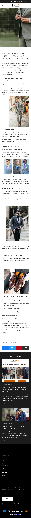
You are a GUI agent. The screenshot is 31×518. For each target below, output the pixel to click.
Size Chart (4, 460)
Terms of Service (5, 465)
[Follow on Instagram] (10, 504)
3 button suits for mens (20, 50)
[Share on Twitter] (12, 348)
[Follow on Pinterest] (15, 504)
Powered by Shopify (20, 507)
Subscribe (7, 499)
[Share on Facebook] (5, 348)
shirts (12, 152)
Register (3, 480)
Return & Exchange (6, 455)
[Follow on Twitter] (6, 504)
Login (3, 478)
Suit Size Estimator (6, 463)
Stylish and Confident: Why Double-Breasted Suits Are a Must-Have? (14, 390)
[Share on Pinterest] (19, 348)
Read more (4, 403)
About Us (4, 450)
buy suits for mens (8, 384)
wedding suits (14, 300)
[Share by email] (25, 348)
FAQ (3, 458)
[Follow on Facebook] (2, 504)
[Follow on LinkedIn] (19, 504)
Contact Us (4, 475)
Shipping (4, 452)
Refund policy (5, 468)
